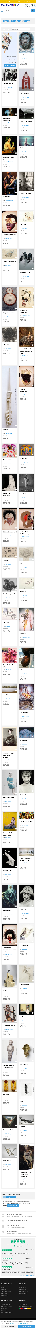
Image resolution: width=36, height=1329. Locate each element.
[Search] (33, 10)
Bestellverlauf (22, 1287)
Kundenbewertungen (6, 1306)
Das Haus (22, 1017)
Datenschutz (4, 1310)
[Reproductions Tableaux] (24, 1308)
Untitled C (23, 795)
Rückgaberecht (5, 1295)
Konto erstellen (23, 1293)
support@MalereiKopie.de (25, 1306)
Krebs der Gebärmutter (23, 390)
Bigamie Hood (24, 458)
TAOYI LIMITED (23, 1304)
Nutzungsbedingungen (6, 1312)
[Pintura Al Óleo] (30, 1308)
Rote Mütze (23, 224)
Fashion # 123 (7, 196)
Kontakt (3, 1287)
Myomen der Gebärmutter (23, 311)
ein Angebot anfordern (10, 65)
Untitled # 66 (23, 148)
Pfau (21, 563)
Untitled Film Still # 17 (9, 83)
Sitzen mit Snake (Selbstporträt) (8, 834)
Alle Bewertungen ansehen (27, 1275)
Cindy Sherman (9, 87)
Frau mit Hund (7, 870)
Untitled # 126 (7, 910)
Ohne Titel (6, 344)
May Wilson (25, 355)
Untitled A (23, 909)
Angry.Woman (7, 459)
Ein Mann (6, 560)
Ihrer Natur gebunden (9, 594)
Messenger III (7, 1160)
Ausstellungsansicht (9, 797)
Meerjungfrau (24, 1064)
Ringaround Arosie (8, 312)
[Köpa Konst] (28, 1308)
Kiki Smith (24, 59)
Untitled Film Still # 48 (26, 121)
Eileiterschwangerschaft (10, 532)
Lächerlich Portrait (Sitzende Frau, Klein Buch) (26, 351)
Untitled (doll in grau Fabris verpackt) (9, 1066)
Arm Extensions (24, 93)
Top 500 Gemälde (5, 1304)
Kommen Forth (24, 984)
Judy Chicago (25, 462)
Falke (21, 1101)
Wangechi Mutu (9, 238)
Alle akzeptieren (26, 1326)
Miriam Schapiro (26, 1021)
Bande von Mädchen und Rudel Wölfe (26, 859)
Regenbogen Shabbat (26, 821)
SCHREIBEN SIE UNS (13, 1205)
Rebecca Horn (25, 97)
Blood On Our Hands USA (9, 666)
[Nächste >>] (12, 1197)
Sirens (5, 990)
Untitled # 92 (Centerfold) (6, 119)
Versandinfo (4, 1293)
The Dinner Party (8, 1130)
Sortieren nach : (6, 29)
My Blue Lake (24, 740)
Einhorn (5, 429)
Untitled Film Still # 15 (26, 193)
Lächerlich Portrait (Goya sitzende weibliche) (8, 755)
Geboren (22, 1126)
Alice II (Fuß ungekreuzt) (6, 494)
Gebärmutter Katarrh (9, 234)
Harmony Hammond (10, 1098)
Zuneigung (6, 1094)
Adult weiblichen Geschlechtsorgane (25, 533)
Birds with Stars (24, 945)
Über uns (3, 1289)
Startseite (3, 15)
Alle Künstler (4, 1308)
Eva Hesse (7, 316)
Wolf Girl (22, 55)
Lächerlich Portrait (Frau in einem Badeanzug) (25, 1174)
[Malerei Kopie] (22, 1308)
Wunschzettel (22, 1289)
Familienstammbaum (9, 1025)
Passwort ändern (23, 1291)
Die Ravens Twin (25, 272)
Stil (7, 15)
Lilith (21, 670)
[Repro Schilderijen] (26, 1308)
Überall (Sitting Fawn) (9, 261)
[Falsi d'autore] (20, 1308)
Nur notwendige (9, 1326)
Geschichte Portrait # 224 (9, 158)
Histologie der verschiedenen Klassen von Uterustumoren (9, 950)
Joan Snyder (8, 463)
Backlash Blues (24, 712)
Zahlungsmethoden (6, 1291)
